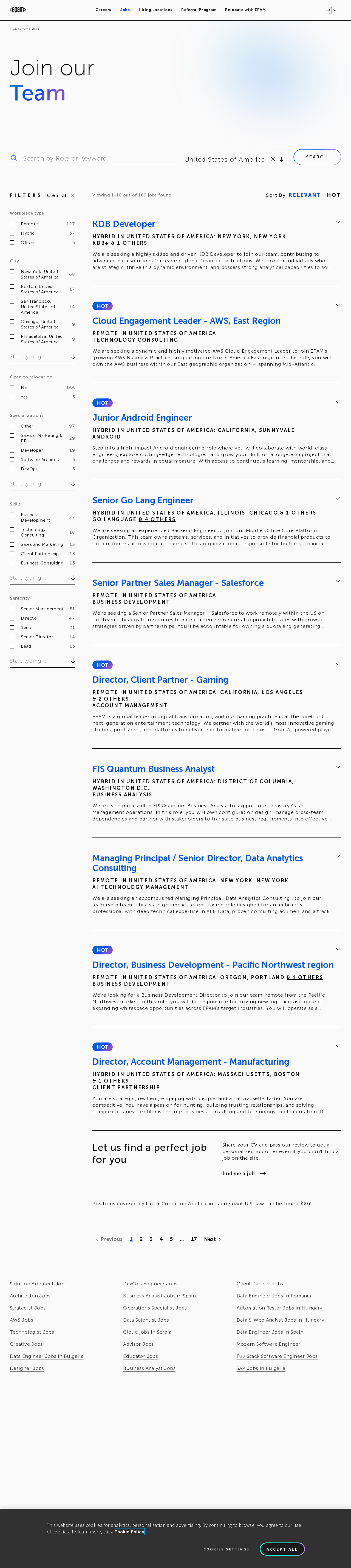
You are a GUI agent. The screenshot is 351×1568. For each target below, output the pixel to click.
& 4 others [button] (157, 519)
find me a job (238, 1174)
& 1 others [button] (129, 243)
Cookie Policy (129, 1531)
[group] (216, 246)
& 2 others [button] (110, 699)
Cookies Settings (226, 1549)
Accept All (282, 1549)
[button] (102, 306)
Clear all (57, 195)
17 (194, 1239)
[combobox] (185, 159)
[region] (175, 1538)
